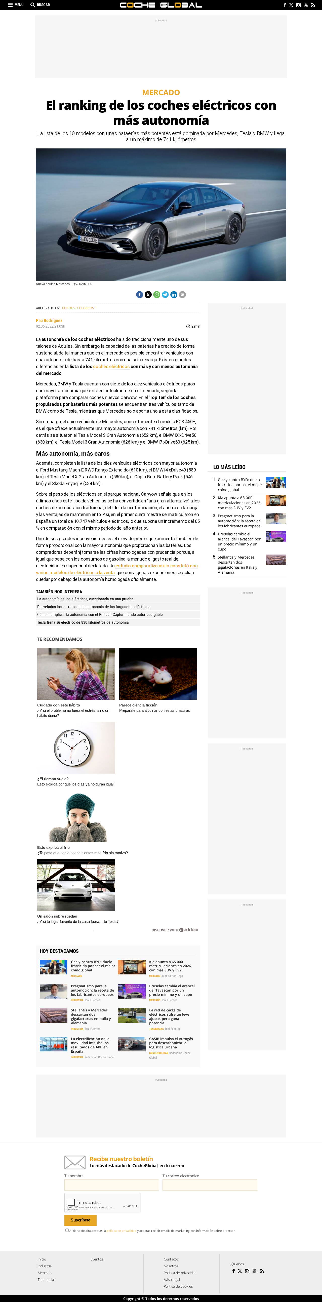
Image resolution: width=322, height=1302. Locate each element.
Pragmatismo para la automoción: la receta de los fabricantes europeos (92, 990)
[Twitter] (291, 6)
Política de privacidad (180, 1272)
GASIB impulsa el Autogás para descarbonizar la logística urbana (171, 1043)
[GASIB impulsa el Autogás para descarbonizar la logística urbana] (132, 1044)
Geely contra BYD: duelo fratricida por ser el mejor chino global (93, 966)
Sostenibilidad (158, 1053)
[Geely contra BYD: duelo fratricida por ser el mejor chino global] (53, 967)
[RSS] (313, 6)
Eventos (97, 1259)
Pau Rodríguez (49, 320)
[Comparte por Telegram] (165, 294)
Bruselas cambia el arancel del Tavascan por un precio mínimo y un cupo (172, 990)
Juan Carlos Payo (172, 976)
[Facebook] (283, 6)
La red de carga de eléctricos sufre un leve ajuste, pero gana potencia (169, 1016)
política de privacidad (121, 1231)
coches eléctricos (111, 366)
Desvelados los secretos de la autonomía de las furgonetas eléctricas (93, 606)
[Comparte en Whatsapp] (156, 294)
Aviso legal (172, 1279)
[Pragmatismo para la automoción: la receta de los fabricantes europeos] (53, 991)
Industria (77, 1000)
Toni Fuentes (92, 1000)
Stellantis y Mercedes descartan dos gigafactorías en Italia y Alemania (91, 1016)
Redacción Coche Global (99, 1057)
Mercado (76, 976)
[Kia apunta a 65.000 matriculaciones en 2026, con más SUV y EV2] (132, 967)
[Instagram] (298, 6)
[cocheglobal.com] (161, 5)
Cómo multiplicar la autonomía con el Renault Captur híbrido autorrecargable (100, 614)
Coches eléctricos (78, 308)
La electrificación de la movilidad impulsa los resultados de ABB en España (90, 1045)
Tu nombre (74, 1175)
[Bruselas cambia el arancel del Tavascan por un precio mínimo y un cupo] (132, 991)
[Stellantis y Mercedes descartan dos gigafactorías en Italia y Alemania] (53, 1015)
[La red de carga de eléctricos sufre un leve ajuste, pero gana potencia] (132, 1015)
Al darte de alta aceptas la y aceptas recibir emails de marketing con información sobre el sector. (152, 1231)
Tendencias (156, 1029)
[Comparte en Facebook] (139, 294)
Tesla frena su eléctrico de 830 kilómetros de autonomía (83, 622)
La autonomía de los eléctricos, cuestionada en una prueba (85, 599)
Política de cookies (178, 1286)
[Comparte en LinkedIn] (173, 294)
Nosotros (171, 1266)
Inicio (42, 1259)
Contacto (171, 1259)
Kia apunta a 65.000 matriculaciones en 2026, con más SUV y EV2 (170, 966)
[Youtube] (305, 6)
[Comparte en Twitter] (148, 294)
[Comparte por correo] (182, 294)
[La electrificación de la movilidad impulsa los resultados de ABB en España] (53, 1044)
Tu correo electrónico (181, 1175)
